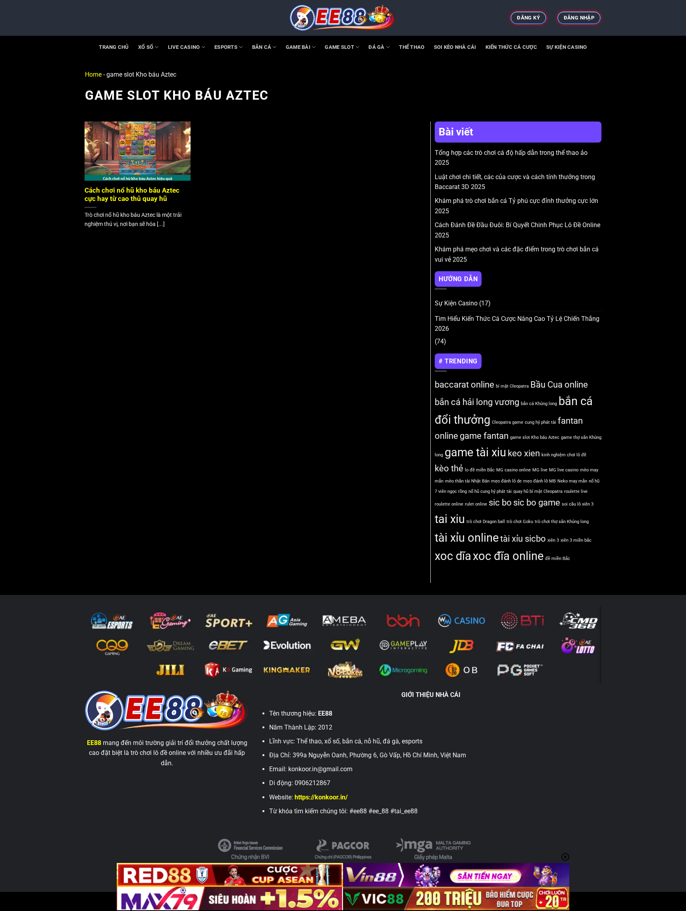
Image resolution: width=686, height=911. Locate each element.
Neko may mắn (572, 481)
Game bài (298, 47)
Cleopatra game (507, 422)
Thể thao (411, 47)
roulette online (449, 504)
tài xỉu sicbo (523, 539)
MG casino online (513, 470)
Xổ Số (145, 47)
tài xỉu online (467, 537)
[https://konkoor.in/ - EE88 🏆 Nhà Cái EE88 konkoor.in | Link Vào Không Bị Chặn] (343, 17)
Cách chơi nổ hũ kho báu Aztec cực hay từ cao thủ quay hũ (132, 195)
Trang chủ (114, 47)
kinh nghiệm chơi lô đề (563, 454)
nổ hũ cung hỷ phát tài (490, 491)
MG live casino (563, 470)
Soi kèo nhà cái (455, 47)
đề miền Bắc (557, 558)
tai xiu (450, 519)
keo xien (524, 453)
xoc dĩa (453, 556)
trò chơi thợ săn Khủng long (562, 521)
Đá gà (376, 47)
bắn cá (262, 47)
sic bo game (536, 503)
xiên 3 (553, 540)
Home (93, 74)
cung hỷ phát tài (540, 422)
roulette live (576, 491)
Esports (225, 47)
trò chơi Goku (520, 521)
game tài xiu (475, 452)
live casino (184, 47)
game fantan (484, 436)
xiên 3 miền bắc (576, 540)
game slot (339, 47)
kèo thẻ (449, 468)
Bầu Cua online (559, 385)
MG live (539, 470)
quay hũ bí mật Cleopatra (538, 491)
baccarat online (464, 385)
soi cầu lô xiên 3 (578, 504)
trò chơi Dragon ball (485, 521)
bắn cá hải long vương (477, 402)
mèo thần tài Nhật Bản (467, 481)
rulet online (476, 504)
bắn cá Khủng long (539, 403)
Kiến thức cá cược (511, 47)
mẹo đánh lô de (506, 481)
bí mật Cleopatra (512, 386)
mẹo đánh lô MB (539, 481)
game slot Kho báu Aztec (534, 437)
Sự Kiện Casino (566, 47)
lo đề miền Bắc (480, 470)
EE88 (94, 743)
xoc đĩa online (508, 556)
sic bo (500, 503)
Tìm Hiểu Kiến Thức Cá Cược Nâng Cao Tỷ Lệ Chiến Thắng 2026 (517, 324)
